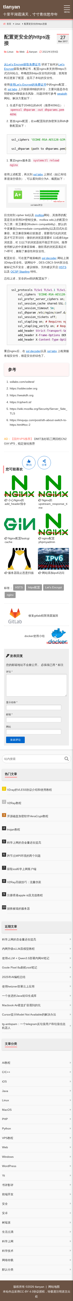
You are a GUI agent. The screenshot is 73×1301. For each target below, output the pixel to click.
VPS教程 (7, 1138)
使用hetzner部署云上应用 (18, 986)
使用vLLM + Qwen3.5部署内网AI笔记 (25, 958)
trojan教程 (13, 829)
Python (6, 1128)
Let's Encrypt (53, 587)
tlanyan (39, 1286)
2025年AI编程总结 (13, 977)
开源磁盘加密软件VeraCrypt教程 (27, 816)
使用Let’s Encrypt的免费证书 (28, 84)
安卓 (5, 1213)
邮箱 (9, 714)
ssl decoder (49, 258)
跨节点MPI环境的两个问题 (24, 855)
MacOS (7, 1109)
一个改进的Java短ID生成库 (19, 995)
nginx (10, 594)
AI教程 (6, 1062)
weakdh (62, 93)
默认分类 (7, 1269)
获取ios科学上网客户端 (21, 869)
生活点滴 (7, 1231)
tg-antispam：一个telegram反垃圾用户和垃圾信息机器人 (33, 1026)
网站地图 (54, 1286)
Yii (3, 1175)
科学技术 (7, 1250)
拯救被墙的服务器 (18, 908)
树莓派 (6, 1222)
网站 (8, 726)
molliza (39, 215)
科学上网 (7, 1241)
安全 (5, 1203)
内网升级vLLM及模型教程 (18, 948)
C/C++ (6, 1072)
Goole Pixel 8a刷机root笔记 (19, 967)
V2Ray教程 (14, 803)
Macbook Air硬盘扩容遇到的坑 (21, 1005)
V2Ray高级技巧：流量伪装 (24, 882)
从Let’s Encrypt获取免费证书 (22, 64)
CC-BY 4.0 (26, 1291)
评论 (9, 671)
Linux (10, 51)
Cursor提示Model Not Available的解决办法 (29, 1014)
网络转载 (7, 1260)
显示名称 (11, 702)
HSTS (62, 267)
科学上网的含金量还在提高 (24, 842)
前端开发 (7, 1194)
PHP (5, 1119)
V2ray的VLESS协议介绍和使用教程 (29, 789)
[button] (66, 758)
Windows (8, 1156)
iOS (4, 1081)
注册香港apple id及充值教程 (25, 895)
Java (5, 1091)
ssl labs (12, 89)
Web (22, 51)
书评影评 (7, 1185)
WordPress (9, 1166)
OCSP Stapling (20, 271)
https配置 (34, 587)
